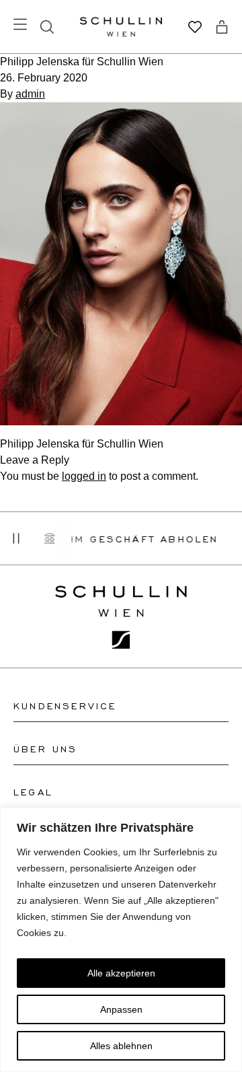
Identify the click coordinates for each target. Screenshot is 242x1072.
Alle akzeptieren (121, 973)
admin (30, 94)
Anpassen (121, 1009)
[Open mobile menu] (20, 24)
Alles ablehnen (121, 1045)
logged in (84, 476)
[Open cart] (222, 27)
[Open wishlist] (195, 27)
